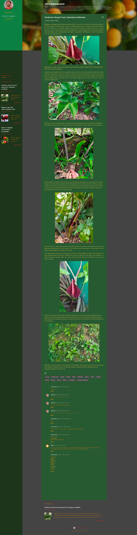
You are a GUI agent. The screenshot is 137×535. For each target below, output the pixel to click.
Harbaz (92, 377)
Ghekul (73, 377)
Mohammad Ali (8, 12)
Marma (59, 380)
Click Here (85, 449)
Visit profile (9, 18)
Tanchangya (72, 380)
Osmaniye (53, 466)
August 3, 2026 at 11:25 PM (63, 454)
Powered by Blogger (80, 527)
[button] (103, 17)
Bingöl (52, 459)
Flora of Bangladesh (55, 3)
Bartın (52, 465)
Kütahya (53, 458)
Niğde (52, 462)
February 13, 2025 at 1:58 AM (64, 426)
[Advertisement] (113, 37)
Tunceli (52, 467)
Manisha (53, 394)
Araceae (47, 377)
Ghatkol (68, 377)
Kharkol (47, 380)
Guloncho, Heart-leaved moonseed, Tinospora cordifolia (62, 507)
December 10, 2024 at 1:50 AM (62, 410)
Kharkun (53, 380)
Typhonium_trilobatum (82, 380)
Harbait (87, 377)
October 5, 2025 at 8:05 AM (64, 434)
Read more (100, 521)
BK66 (52, 445)
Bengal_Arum (54, 377)
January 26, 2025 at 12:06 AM (64, 418)
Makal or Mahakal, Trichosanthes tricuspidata (7, 129)
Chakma (62, 377)
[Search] (117, 4)
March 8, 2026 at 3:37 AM (59, 445)
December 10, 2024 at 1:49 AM (62, 394)
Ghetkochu (80, 377)
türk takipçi (53, 438)
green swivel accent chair (57, 439)
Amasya (53, 469)
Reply (52, 391)
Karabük (53, 463)
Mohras (65, 380)
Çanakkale (53, 461)
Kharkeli (98, 377)
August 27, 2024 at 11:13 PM (64, 386)
